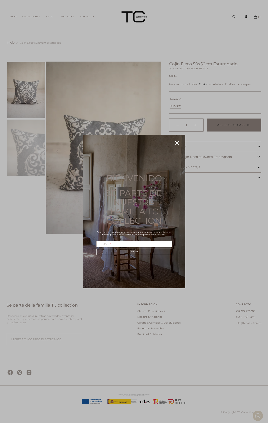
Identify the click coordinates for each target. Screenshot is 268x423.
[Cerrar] (177, 143)
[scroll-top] (258, 397)
